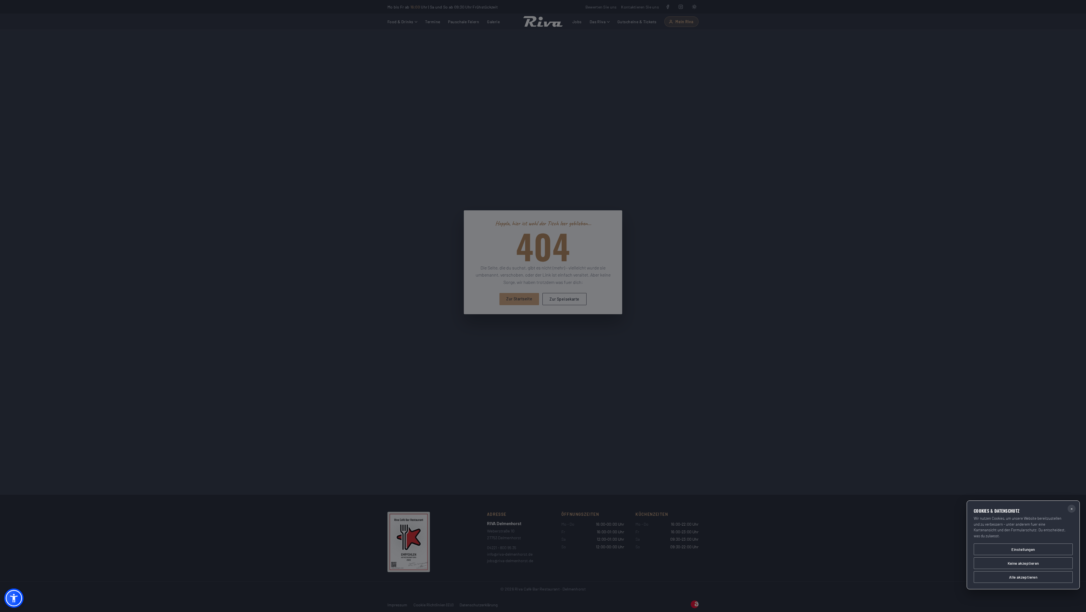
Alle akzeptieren (1023, 577)
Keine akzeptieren (1023, 563)
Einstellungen (1023, 549)
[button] (14, 598)
